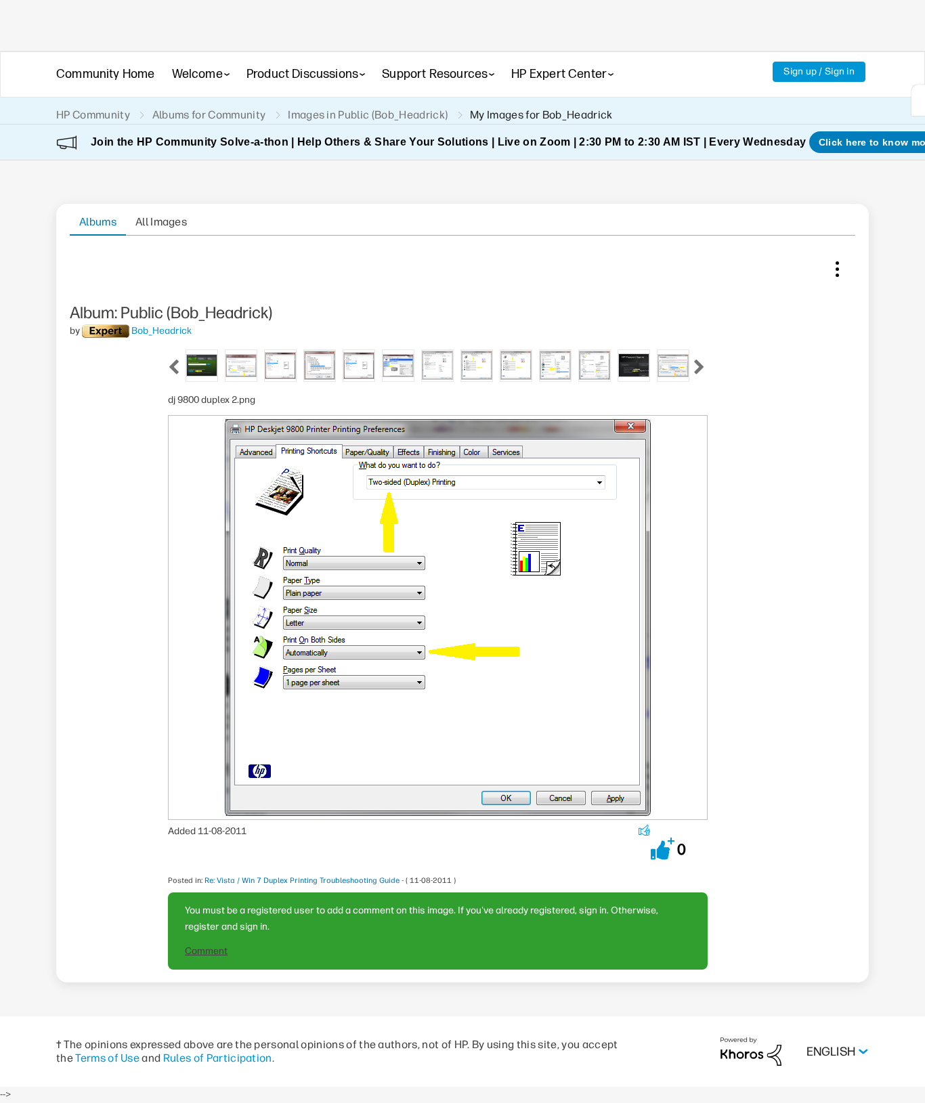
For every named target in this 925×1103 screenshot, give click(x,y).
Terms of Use (107, 1058)
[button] (662, 849)
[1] (918, 100)
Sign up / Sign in (819, 71)
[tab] (201, 364)
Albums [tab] (97, 221)
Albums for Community (208, 114)
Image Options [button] (837, 266)
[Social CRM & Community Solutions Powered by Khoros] (750, 1051)
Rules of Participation (217, 1058)
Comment (206, 951)
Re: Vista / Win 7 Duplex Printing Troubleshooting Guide (302, 880)
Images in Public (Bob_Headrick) (368, 114)
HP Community (93, 114)
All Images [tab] (161, 221)
